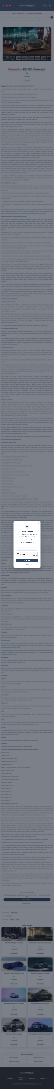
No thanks (27, 564)
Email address (20, 545)
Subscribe (27, 560)
